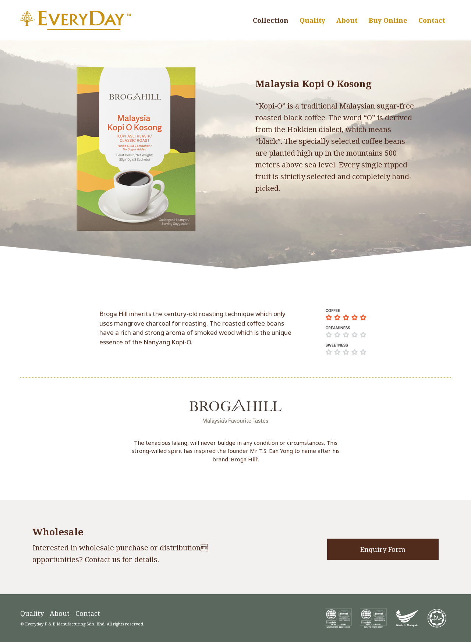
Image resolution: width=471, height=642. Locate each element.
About (60, 613)
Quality (32, 613)
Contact (87, 613)
